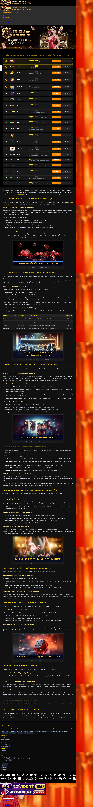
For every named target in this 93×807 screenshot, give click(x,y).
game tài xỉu (19, 731)
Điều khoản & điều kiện (6, 739)
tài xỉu (3, 731)
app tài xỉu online (45, 731)
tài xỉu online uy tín (53, 731)
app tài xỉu (31, 731)
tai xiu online (38, 731)
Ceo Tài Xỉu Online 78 (5, 746)
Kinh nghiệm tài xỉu (7, 12)
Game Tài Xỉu (6, 10)
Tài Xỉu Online (6, 7)
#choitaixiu (4, 767)
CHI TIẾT (67, 61)
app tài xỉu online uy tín (63, 731)
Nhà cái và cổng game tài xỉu (7, 753)
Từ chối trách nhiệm (5, 742)
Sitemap (28, 782)
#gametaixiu (4, 765)
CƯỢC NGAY (56, 66)
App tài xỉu (5, 15)
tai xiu (7, 731)
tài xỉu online (21, 194)
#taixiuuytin (4, 769)
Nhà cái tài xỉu (6, 17)
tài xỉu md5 (26, 731)
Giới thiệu (3, 737)
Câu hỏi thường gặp (5, 744)
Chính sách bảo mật (5, 740)
